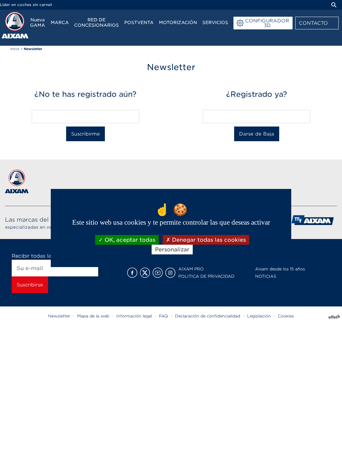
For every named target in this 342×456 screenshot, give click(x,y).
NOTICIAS (265, 276)
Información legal (134, 315)
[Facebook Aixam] (132, 273)
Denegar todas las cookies (208, 240)
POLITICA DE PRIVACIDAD (206, 276)
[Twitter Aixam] (145, 273)
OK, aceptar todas (129, 240)
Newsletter (59, 315)
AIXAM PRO (191, 268)
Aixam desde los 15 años (280, 268)
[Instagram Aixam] (170, 273)
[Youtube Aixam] (158, 273)
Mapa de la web (93, 315)
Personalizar (172, 249)
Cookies (286, 315)
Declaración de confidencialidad (207, 315)
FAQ (163, 315)
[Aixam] (15, 25)
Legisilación (259, 315)
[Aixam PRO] (313, 222)
